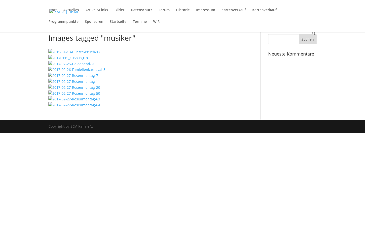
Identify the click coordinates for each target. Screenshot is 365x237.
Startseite (118, 22)
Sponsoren (94, 22)
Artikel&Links (96, 10)
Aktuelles (71, 10)
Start (52, 10)
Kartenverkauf (233, 10)
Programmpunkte (63, 22)
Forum (164, 10)
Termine (140, 22)
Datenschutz (141, 10)
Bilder (119, 10)
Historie (183, 10)
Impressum (205, 10)
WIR (156, 22)
